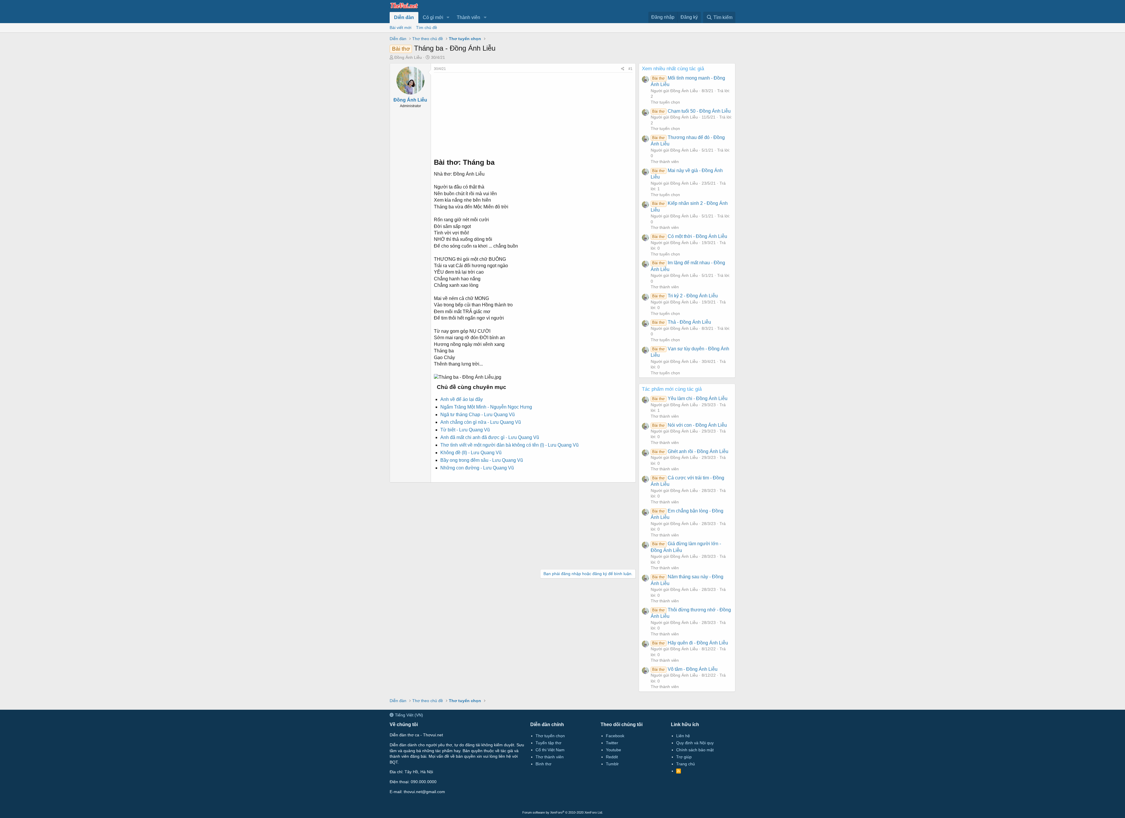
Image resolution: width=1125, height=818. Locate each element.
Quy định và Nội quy (695, 742)
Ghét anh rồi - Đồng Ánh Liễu (690, 451)
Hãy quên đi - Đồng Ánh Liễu (690, 642)
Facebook (615, 735)
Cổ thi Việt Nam (550, 749)
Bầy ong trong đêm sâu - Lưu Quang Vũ (481, 460)
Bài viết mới (400, 27)
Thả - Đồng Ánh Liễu (681, 322)
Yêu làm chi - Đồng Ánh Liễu (689, 398)
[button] (448, 17)
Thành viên (468, 17)
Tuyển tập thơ (548, 742)
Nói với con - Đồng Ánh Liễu (689, 425)
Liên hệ (683, 735)
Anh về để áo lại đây (461, 399)
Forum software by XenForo (562, 812)
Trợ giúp (684, 756)
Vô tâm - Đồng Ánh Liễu (684, 669)
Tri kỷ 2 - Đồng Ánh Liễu (684, 295)
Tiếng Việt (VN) (408, 715)
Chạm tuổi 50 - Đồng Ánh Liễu (691, 111)
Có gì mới (433, 17)
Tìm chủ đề (426, 27)
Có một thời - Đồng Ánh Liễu (689, 236)
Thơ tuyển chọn (665, 102)
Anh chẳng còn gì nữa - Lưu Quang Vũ (480, 422)
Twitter (612, 742)
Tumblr (612, 764)
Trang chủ (685, 764)
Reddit (612, 756)
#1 (630, 69)
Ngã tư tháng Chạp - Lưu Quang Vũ (477, 414)
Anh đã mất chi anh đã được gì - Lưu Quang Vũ (489, 437)
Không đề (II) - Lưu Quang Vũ (471, 452)
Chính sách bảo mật (695, 749)
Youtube (613, 749)
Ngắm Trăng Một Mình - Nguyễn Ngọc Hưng (486, 406)
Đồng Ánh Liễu (408, 57)
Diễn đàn (404, 17)
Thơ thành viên (665, 161)
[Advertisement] (533, 114)
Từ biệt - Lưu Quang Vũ (465, 429)
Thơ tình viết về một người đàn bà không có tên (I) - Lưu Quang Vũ (509, 445)
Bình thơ (543, 764)
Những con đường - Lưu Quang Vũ (477, 467)
